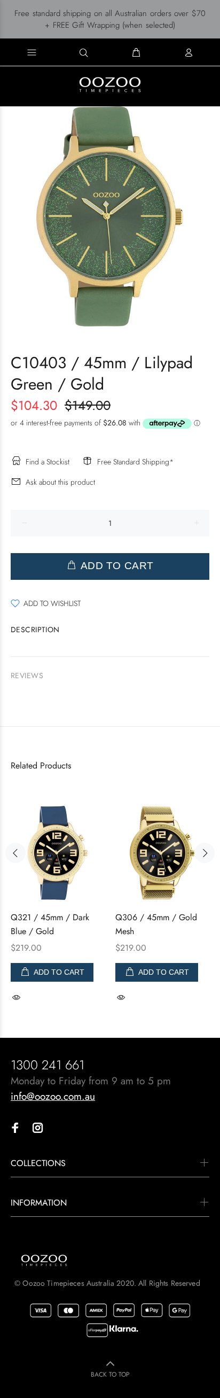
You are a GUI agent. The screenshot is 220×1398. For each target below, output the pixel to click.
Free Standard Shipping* (135, 461)
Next (204, 853)
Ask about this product (60, 482)
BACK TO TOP (110, 1374)
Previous (15, 853)
